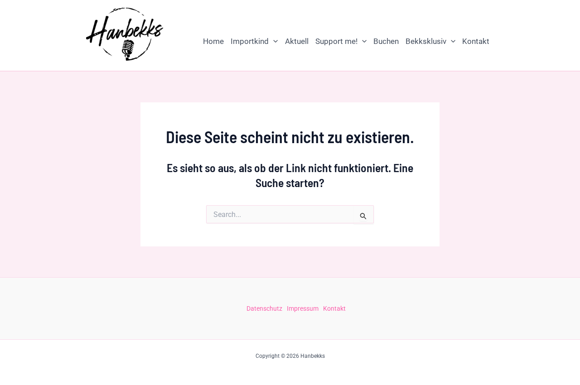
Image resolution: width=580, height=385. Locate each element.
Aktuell (297, 41)
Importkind (250, 41)
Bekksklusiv (426, 41)
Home (213, 41)
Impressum (303, 308)
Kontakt (475, 41)
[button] (273, 41)
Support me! (336, 41)
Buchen (386, 41)
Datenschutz (264, 308)
